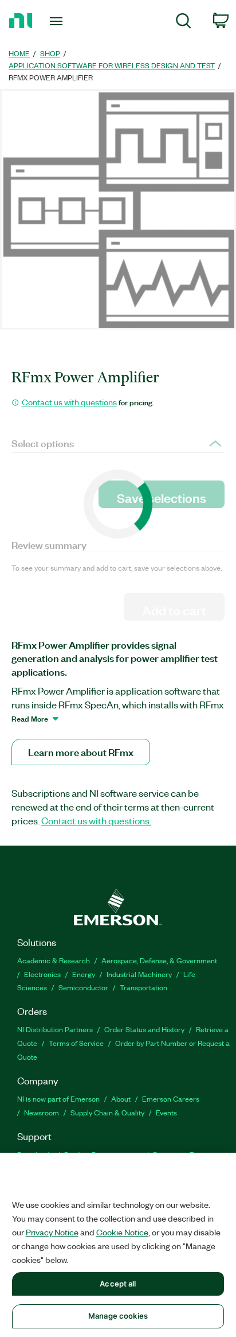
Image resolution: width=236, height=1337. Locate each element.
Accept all (118, 1283)
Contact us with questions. (96, 820)
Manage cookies (118, 1315)
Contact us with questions (69, 402)
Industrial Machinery (139, 973)
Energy (83, 973)
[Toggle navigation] (59, 21)
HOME (19, 53)
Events (166, 1112)
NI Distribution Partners (55, 1029)
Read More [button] (29, 718)
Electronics (42, 973)
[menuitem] (183, 23)
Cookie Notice (122, 1232)
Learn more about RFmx (80, 751)
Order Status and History (144, 1029)
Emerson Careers (170, 1098)
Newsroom (41, 1112)
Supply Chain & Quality (107, 1112)
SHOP (50, 53)
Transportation (143, 987)
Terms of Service (76, 1042)
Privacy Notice (52, 1232)
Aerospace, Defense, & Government (159, 960)
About (121, 1098)
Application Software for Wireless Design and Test (112, 65)
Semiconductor (83, 987)
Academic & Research (53, 960)
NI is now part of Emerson (58, 1098)
